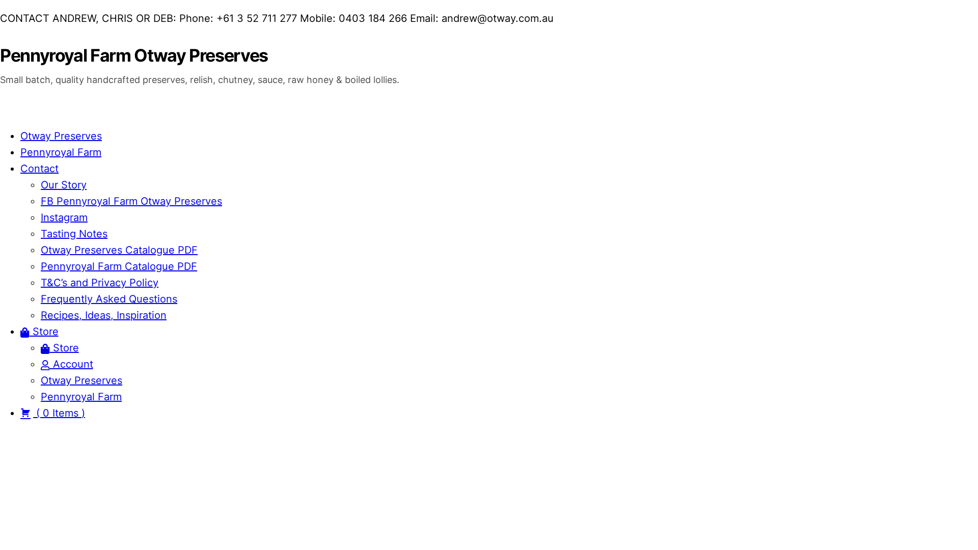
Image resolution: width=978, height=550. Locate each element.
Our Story (64, 185)
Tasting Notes (74, 234)
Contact (39, 168)
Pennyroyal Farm (60, 152)
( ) (59, 413)
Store (44, 331)
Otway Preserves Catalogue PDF (119, 250)
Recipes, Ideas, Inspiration (104, 315)
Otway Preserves (61, 136)
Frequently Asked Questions (109, 299)
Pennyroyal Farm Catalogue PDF (119, 266)
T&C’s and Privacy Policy (99, 283)
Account (71, 364)
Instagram (64, 217)
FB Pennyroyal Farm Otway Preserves (131, 201)
